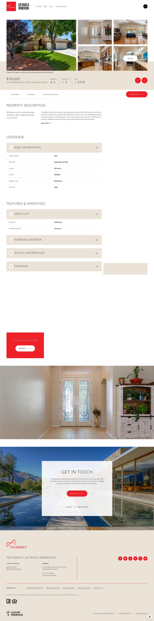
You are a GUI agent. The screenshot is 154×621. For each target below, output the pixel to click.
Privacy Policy (142, 613)
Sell (51, 6)
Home (38, 6)
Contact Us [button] (98, 588)
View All (130, 58)
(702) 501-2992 (82, 507)
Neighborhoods (53, 588)
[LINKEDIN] (135, 558)
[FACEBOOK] (120, 558)
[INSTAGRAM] (130, 558)
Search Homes (68, 588)
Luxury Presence (107, 613)
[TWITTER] (140, 558)
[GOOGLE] (125, 558)
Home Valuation (83, 588)
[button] (137, 94)
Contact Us (61, 6)
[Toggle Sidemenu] (145, 6)
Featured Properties (34, 588)
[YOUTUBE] (145, 558)
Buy (45, 6)
